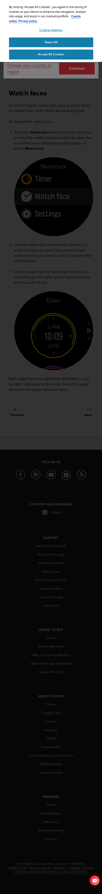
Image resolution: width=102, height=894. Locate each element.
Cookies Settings (51, 30)
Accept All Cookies (51, 54)
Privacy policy (27, 21)
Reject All (51, 42)
